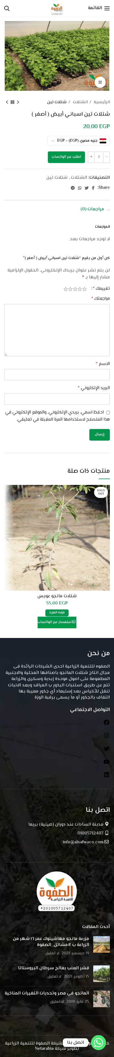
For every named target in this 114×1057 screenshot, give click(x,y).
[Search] (6, 8)
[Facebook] (106, 724)
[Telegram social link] (72, 188)
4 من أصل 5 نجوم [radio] (70, 289)
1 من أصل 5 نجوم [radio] (84, 289)
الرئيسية (101, 102)
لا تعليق (52, 953)
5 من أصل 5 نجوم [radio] (65, 289)
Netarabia (44, 1048)
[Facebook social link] (93, 188)
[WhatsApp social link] (79, 188)
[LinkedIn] (106, 777)
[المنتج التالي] (7, 102)
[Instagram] (106, 737)
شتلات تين (57, 102)
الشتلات (80, 102)
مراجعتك (100, 298)
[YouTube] (106, 764)
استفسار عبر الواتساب (55, 622)
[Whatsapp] (98, 1042)
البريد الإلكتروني (94, 388)
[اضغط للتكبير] (100, 82)
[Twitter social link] (86, 188)
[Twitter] (106, 751)
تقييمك (101, 289)
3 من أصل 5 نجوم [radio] (75, 289)
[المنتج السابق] (18, 102)
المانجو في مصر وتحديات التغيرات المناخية (47, 993)
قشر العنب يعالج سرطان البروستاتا (53, 968)
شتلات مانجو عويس (57, 596)
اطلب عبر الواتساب (66, 157)
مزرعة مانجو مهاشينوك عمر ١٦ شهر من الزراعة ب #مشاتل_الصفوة (51, 942)
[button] (66, 157)
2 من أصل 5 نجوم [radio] (79, 289)
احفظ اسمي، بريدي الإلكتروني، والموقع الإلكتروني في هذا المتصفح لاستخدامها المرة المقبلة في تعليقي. (57, 416)
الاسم (103, 364)
